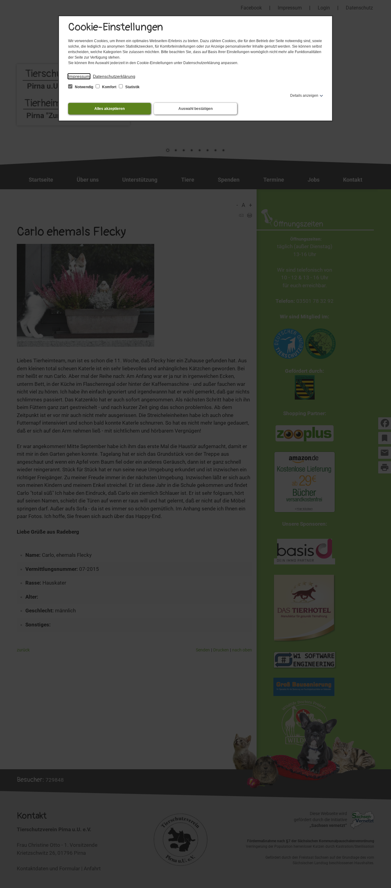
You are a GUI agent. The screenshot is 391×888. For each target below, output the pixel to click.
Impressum (79, 76)
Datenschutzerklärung (114, 76)
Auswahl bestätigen (195, 109)
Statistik (132, 87)
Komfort (109, 87)
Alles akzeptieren (109, 109)
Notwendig (84, 87)
